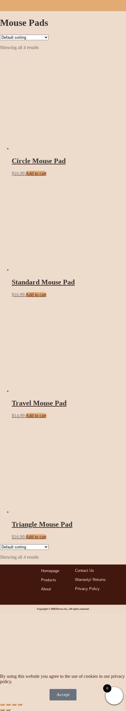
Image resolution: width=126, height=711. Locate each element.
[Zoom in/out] (2, 704)
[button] (118, 4)
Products (48, 580)
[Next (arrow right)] (8, 710)
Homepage (50, 571)
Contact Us (84, 570)
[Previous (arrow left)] (2, 710)
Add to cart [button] (35, 173)
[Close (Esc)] (20, 704)
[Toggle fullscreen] (8, 704)
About (46, 589)
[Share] (14, 704)
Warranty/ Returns (90, 579)
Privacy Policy (87, 589)
